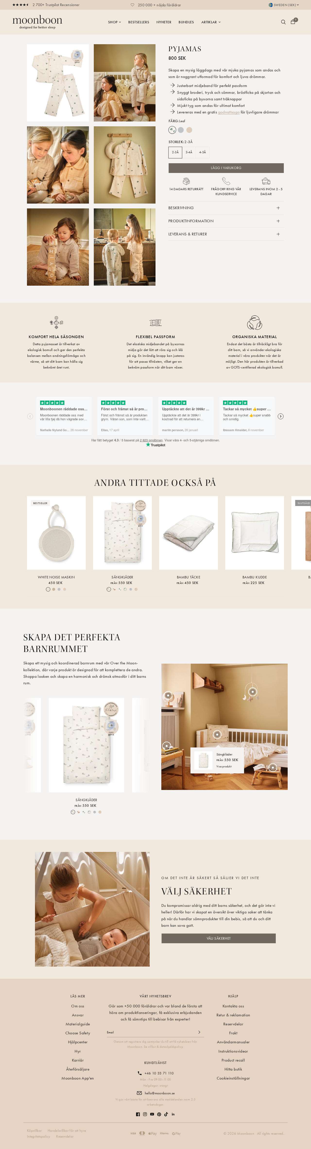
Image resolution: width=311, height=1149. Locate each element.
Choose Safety (77, 1033)
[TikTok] (166, 1111)
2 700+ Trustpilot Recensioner (56, 4)
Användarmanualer (233, 1042)
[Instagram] (145, 1111)
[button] (218, 938)
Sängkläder (122, 577)
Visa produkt (224, 766)
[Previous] (31, 745)
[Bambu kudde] (254, 533)
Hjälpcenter (78, 1042)
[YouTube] (152, 1111)
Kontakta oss (233, 1006)
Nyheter (163, 22)
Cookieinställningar (233, 1078)
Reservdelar (233, 1024)
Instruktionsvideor (233, 1051)
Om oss (77, 1006)
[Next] (142, 745)
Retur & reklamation (233, 1015)
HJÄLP (233, 996)
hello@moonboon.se (160, 1093)
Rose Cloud (189, 130)
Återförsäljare (77, 1069)
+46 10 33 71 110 (159, 1073)
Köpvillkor (34, 1130)
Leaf (172, 130)
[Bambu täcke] (188, 533)
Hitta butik (233, 1069)
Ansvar (78, 1015)
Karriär (78, 1060)
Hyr (78, 1051)
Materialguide (78, 1024)
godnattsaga (229, 112)
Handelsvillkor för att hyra (67, 1130)
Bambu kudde (254, 577)
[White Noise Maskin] (56, 533)
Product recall (233, 1060)
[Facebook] (138, 1111)
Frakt (233, 1033)
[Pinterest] (159, 1111)
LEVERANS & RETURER (187, 234)
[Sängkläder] (122, 533)
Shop (112, 22)
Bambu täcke (188, 577)
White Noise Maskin (56, 577)
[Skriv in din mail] (199, 1032)
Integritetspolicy (38, 1136)
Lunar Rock (181, 130)
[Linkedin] (173, 1111)
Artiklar (209, 22)
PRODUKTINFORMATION (191, 220)
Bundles (186, 22)
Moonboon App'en (77, 1078)
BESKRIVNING (181, 207)
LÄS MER (77, 996)
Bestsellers (138, 22)
